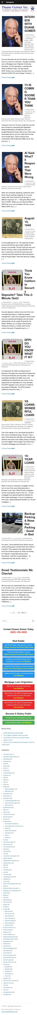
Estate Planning (15, 119)
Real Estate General (7, 53)
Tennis (7, 976)
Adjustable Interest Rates (10, 757)
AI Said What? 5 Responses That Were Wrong (29, 165)
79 (19, 613)
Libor (4, 872)
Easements (6, 796)
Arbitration (6, 761)
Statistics (4, 188)
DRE (25, 46)
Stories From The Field (26, 53)
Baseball (7, 967)
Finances (27, 49)
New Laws (6, 902)
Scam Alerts (6, 953)
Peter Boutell (8, 916)
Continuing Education (27, 43)
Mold (4, 886)
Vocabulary (6, 994)
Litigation (5, 879)
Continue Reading (7, 77)
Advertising (29, 38)
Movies (5, 893)
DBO (4, 780)
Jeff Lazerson (8, 913)
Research (6, 946)
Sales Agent (17, 428)
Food (4, 840)
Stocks (7, 837)
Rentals (5, 943)
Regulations (6, 941)
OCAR (5, 906)
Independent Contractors (10, 860)
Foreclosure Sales (8, 842)
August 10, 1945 (7, 740)
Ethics (5, 810)
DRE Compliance (10, 789)
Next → (23, 613)
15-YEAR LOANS (29, 459)
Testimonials (6, 987)
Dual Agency (6, 793)
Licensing (6, 874)
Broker (26, 40)
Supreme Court (7, 983)
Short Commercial (8, 955)
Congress (6, 775)
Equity (6, 828)
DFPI (32, 44)
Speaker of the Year (8, 962)
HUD (4, 853)
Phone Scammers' (8, 927)
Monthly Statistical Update (10, 888)
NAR (4, 897)
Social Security (7, 960)
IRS (10, 121)
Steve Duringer (9, 918)
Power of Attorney (8, 934)
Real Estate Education (20, 306)
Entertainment (6, 119)
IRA (6, 835)
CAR (4, 768)
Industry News (27, 187)
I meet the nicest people (29, 234)
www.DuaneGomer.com (10, 1012)
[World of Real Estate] (18, 10)
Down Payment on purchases (13, 826)
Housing (28, 304)
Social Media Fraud (8, 957)
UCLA (5, 990)
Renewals (17, 53)
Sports (5, 964)
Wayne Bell (8, 925)
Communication (30, 185)
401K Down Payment (28, 114)
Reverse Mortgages (8, 948)
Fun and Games (7, 846)
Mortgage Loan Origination (22, 51)
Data (4, 777)
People (33, 51)
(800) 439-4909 (18, 632)
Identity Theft (6, 858)
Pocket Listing (7, 930)
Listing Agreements (8, 877)
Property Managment (8, 306)
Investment (5, 121)
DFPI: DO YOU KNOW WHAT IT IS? (28, 348)
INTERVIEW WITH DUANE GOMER (29, 24)
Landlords (6, 870)
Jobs (4, 867)
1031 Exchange (7, 754)
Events (5, 812)
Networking (6, 900)
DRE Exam (8, 791)
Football (7, 971)
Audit (4, 763)
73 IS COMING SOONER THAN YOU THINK (29, 95)
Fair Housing (15, 304)
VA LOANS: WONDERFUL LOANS (29, 408)
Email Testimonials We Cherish (17, 572)
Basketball (8, 969)
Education (31, 46)
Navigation (10, 2)
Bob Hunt (7, 911)
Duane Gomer (30, 35)
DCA (4, 782)
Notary (5, 904)
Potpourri (32, 236)
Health (5, 849)
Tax (25, 121)
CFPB (31, 40)
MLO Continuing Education (13, 365)
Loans (3, 365)
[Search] (33, 621)
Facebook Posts (29, 48)
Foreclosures (7, 844)
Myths (5, 895)
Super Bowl (8, 973)
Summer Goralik (9, 920)
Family (22, 119)
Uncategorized (6, 55)
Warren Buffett (9, 923)
